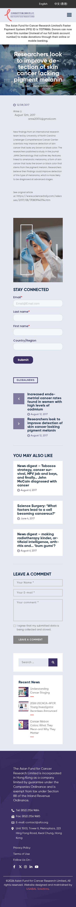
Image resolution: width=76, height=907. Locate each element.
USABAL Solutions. (38, 889)
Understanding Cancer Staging (40, 691)
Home (26, 86)
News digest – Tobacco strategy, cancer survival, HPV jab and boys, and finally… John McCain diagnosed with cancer (37, 475)
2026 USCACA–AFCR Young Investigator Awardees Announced (43, 707)
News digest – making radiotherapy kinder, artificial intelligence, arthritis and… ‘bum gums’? (38, 540)
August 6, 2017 (29, 490)
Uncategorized (43, 86)
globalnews (25, 380)
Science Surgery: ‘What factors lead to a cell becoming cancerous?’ (37, 510)
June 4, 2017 (28, 518)
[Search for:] (38, 662)
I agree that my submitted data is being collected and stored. (38, 627)
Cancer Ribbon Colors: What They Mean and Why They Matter (42, 727)
